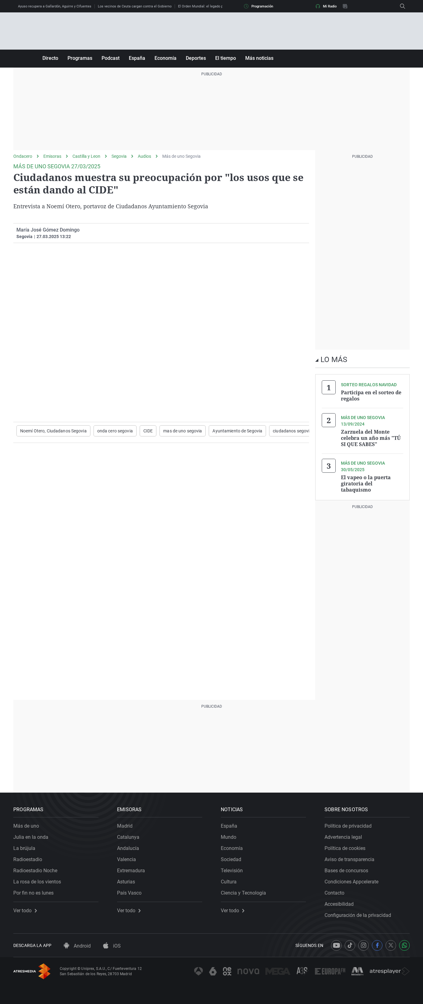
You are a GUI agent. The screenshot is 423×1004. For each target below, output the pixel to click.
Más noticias (259, 58)
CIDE (148, 430)
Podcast (111, 58)
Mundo (228, 837)
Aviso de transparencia (349, 859)
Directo (50, 58)
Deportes (196, 58)
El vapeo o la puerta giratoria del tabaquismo (366, 483)
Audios (144, 156)
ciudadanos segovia (292, 430)
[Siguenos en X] (391, 945)
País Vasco (129, 893)
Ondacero (22, 156)
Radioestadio (27, 859)
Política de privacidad (348, 826)
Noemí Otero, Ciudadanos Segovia (53, 430)
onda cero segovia (115, 430)
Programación (262, 6)
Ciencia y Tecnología (243, 893)
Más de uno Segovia (181, 156)
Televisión (232, 871)
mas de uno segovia (182, 430)
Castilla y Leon (86, 156)
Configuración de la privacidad (358, 915)
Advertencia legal (343, 837)
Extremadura (131, 871)
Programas (80, 58)
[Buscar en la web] (402, 6)
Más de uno (26, 826)
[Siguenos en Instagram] (363, 945)
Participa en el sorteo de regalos (371, 395)
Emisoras (52, 156)
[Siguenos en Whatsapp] (404, 945)
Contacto (334, 893)
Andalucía (128, 848)
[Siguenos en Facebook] (377, 945)
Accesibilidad (339, 904)
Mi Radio (330, 6)
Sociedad (231, 859)
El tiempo (225, 58)
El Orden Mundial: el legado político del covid (212, 6)
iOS (116, 946)
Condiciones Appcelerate (351, 882)
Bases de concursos (346, 871)
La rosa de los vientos (37, 882)
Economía (166, 58)
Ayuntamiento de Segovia (237, 430)
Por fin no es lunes (33, 893)
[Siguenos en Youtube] (336, 945)
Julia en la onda (30, 837)
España (137, 58)
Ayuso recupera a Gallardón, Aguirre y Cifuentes (54, 6)
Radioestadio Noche (35, 871)
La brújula (24, 848)
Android (81, 946)
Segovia (119, 156)
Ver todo (22, 910)
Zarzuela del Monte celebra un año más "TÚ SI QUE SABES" (371, 438)
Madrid (125, 826)
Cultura (229, 882)
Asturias (126, 882)
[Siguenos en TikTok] (350, 945)
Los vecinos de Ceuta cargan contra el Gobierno (135, 6)
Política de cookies (345, 848)
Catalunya (128, 837)
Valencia (126, 859)
